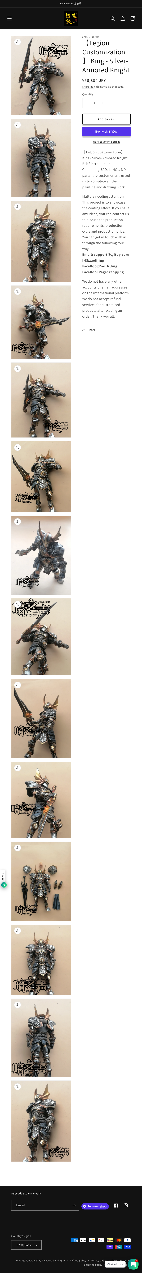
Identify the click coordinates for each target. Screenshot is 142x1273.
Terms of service (121, 1260)
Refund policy (78, 1260)
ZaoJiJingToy (33, 1260)
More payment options (106, 141)
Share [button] (91, 330)
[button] (9, 18)
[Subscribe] (74, 1205)
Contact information (119, 1264)
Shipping (88, 86)
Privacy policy (99, 1260)
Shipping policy (93, 1264)
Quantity (88, 94)
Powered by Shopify (53, 1260)
